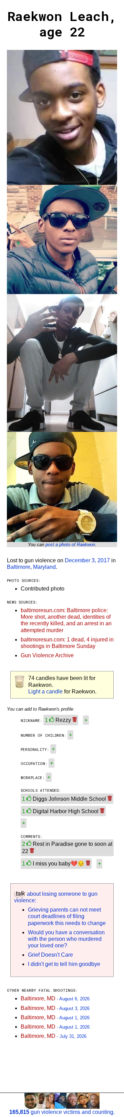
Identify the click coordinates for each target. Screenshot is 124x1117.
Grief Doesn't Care (50, 955)
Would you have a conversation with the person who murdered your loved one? (66, 938)
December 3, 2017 (87, 560)
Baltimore (18, 567)
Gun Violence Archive (47, 655)
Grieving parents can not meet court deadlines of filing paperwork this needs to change (67, 916)
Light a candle (45, 691)
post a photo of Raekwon (70, 544)
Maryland (44, 567)
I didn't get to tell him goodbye (64, 964)
